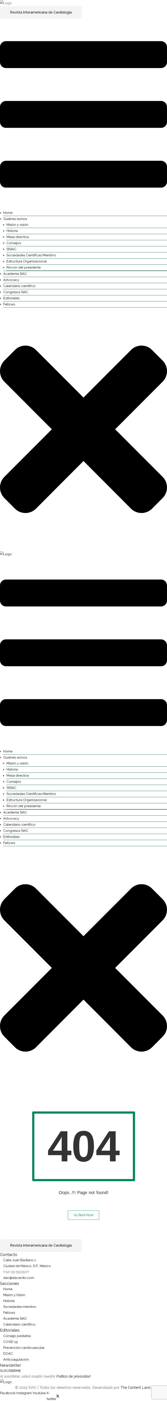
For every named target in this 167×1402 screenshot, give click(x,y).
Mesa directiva (18, 237)
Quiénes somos (15, 219)
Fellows (9, 304)
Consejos (14, 243)
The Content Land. (136, 1387)
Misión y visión (17, 225)
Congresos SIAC (15, 292)
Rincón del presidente (24, 267)
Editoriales (11, 298)
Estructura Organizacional (27, 261)
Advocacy (11, 280)
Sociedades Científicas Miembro (31, 255)
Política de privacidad (73, 1376)
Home (7, 213)
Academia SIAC (15, 274)
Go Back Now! (83, 1215)
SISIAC (11, 249)
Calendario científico (19, 286)
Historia (12, 231)
